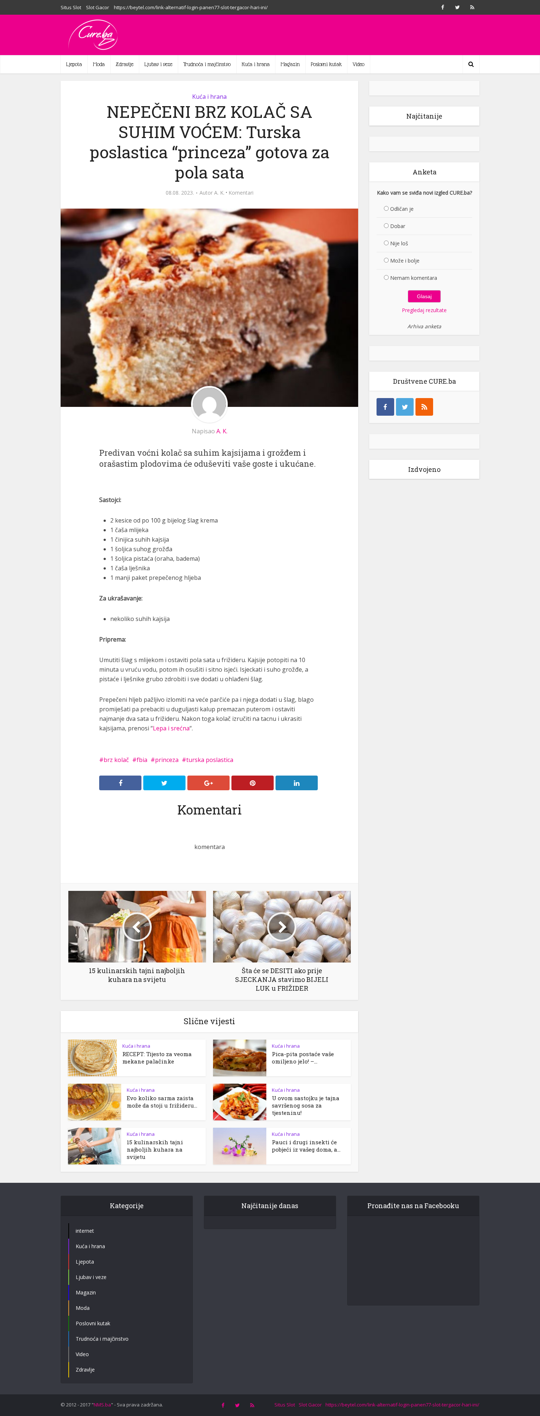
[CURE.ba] (94, 34)
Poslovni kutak (326, 64)
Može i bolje (405, 260)
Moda (99, 64)
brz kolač (116, 760)
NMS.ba (102, 1404)
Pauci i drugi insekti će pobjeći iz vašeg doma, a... (306, 1145)
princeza (167, 760)
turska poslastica (209, 760)
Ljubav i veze (158, 64)
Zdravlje (124, 64)
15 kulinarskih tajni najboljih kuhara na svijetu (155, 1149)
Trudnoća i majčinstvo (207, 64)
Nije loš (399, 243)
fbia (142, 760)
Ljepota (74, 64)
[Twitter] (405, 407)
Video (358, 64)
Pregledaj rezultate (424, 310)
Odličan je (402, 208)
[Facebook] (385, 407)
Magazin (290, 64)
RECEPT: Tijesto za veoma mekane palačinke (157, 1057)
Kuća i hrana (256, 64)
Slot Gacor (97, 7)
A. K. (219, 192)
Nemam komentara (413, 277)
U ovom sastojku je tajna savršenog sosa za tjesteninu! (305, 1105)
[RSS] (424, 407)
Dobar (397, 226)
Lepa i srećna (171, 728)
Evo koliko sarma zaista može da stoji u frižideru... (162, 1101)
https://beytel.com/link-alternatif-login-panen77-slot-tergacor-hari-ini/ (191, 7)
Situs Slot (71, 7)
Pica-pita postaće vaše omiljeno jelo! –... (303, 1057)
